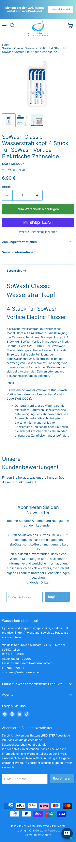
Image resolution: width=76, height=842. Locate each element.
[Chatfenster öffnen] (67, 833)
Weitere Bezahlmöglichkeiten (38, 231)
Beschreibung (16, 270)
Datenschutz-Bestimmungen (35, 544)
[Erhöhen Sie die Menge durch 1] (37, 195)
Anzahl (6, 186)
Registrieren (57, 597)
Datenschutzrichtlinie (16, 744)
